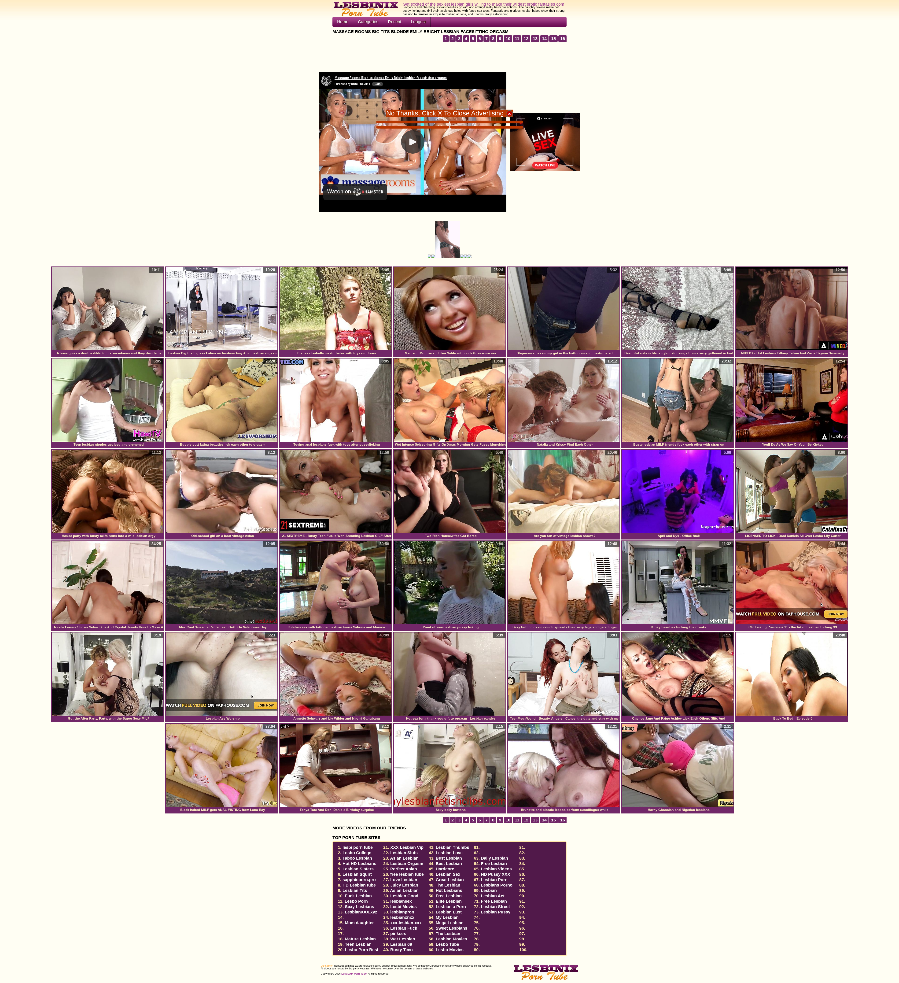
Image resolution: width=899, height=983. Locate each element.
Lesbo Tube (447, 944)
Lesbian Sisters (358, 869)
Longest (418, 21)
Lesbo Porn (356, 901)
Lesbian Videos (496, 869)
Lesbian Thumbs (452, 847)
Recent (394, 21)
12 (526, 38)
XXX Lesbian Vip (407, 847)
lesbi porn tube (358, 847)
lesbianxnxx (402, 917)
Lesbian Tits (355, 890)
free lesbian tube (407, 874)
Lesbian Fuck (403, 928)
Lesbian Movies (451, 939)
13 (535, 38)
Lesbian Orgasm (406, 863)
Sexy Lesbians (359, 906)
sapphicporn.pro (359, 879)
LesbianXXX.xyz (361, 912)
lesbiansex (401, 901)
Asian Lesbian (404, 890)
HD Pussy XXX (495, 874)
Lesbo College (357, 852)
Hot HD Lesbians (359, 863)
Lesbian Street (495, 906)
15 (553, 38)
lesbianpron (402, 912)
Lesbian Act (493, 896)
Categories (368, 21)
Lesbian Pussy (495, 912)
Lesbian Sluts (404, 852)
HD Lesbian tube (359, 885)
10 (508, 38)
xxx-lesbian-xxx (406, 922)
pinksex (398, 933)
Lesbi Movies (403, 906)
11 (517, 38)
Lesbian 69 (401, 944)
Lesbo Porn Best (361, 949)
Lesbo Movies (450, 949)
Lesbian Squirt (357, 874)
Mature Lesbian (360, 939)
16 (562, 38)
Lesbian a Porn (451, 906)
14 (544, 38)
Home (342, 21)
